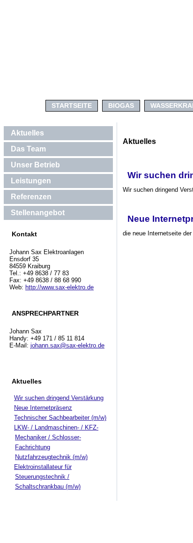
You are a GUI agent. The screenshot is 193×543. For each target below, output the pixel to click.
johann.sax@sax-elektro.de (67, 345)
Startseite (72, 105)
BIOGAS (121, 105)
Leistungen (31, 181)
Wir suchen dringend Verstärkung (59, 397)
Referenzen (31, 197)
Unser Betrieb (35, 165)
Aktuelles (27, 133)
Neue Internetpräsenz (43, 407)
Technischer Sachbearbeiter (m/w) (60, 417)
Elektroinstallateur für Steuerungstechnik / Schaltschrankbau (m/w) (47, 476)
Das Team (28, 149)
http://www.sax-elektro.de (59, 287)
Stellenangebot (38, 213)
